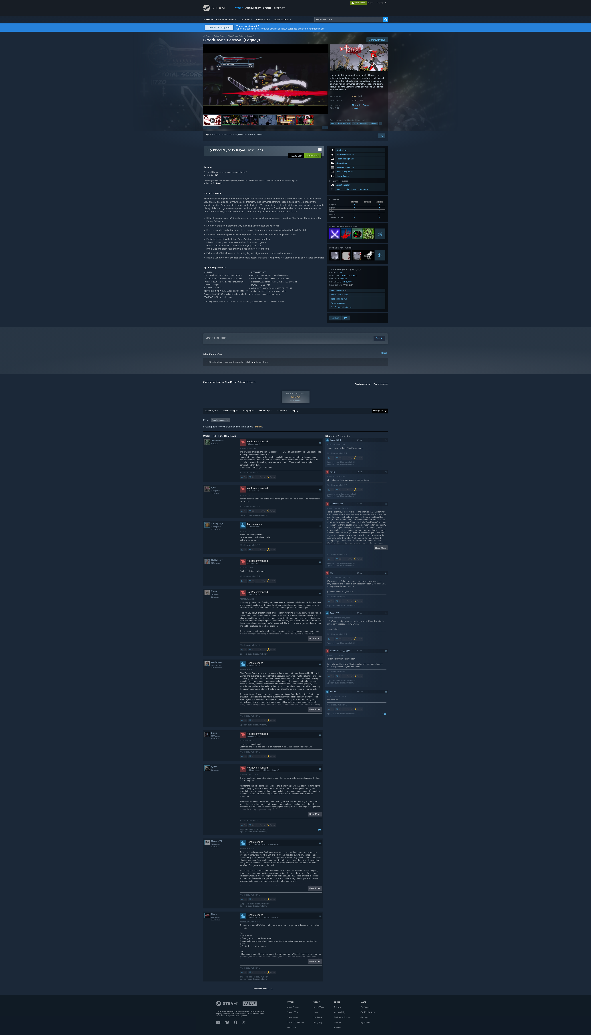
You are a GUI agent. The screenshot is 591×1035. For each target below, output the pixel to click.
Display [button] (294, 410)
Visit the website (338, 290)
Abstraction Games (360, 105)
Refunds (338, 1027)
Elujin (214, 733)
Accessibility (340, 1012)
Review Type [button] (210, 410)
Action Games (220, 36)
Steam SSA (292, 1012)
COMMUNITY (253, 8)
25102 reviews (216, 668)
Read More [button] (314, 638)
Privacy (337, 1007)
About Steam (293, 1007)
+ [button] (380, 123)
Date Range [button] (264, 410)
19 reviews (215, 847)
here (253, 362)
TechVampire (217, 440)
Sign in (208, 134)
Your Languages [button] (219, 420)
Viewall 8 (380, 255)
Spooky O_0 (217, 523)
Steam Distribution (295, 1022)
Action (333, 123)
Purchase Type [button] (230, 410)
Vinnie (214, 591)
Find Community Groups (341, 307)
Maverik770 (216, 841)
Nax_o (214, 914)
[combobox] (348, 19)
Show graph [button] (378, 411)
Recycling (318, 1022)
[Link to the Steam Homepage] (214, 10)
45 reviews (215, 739)
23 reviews (215, 770)
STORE (239, 8)
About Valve (319, 1007)
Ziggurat (355, 108)
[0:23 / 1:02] (265, 79)
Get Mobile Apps (367, 1012)
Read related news (339, 299)
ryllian (214, 767)
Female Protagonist (360, 123)
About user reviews (363, 384)
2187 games (215, 736)
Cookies (337, 1022)
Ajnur (213, 487)
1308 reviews (216, 529)
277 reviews (215, 563)
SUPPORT (279, 8)
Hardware (318, 1017)
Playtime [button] (281, 410)
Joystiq (219, 183)
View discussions (338, 303)
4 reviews (214, 444)
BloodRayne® (346, 282)
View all (384, 353)
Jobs (316, 1012)
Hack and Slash (344, 123)
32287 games (216, 665)
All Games (207, 36)
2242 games (215, 917)
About (267, 8)
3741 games (215, 844)
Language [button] (248, 410)
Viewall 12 (380, 234)
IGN (216, 175)
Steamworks (292, 1017)
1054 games (215, 491)
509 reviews (215, 920)
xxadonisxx (216, 662)
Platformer (373, 123)
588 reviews (215, 493)
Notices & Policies (342, 1017)
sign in (370, 3)
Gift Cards (291, 1027)
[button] (208, 19)
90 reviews (215, 597)
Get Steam (365, 1007)
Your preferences (381, 384)
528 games (215, 594)
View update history (339, 295)
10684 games (216, 527)
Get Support (365, 1017)
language (380, 3)
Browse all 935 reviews (263, 989)
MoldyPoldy (217, 560)
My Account (365, 1022)
